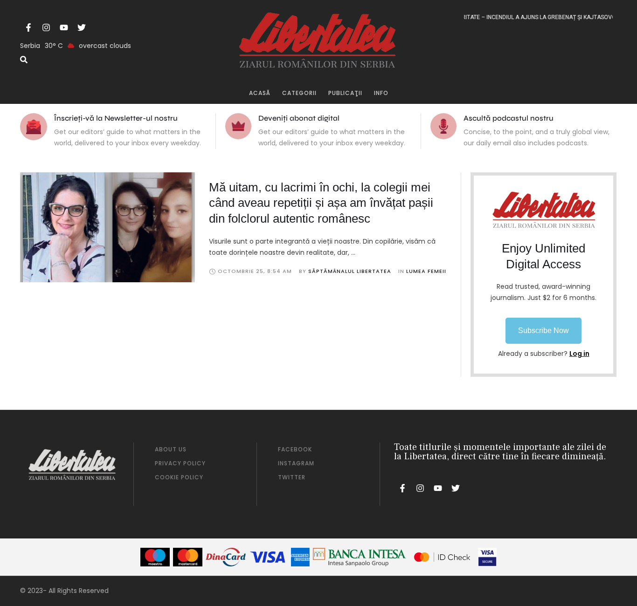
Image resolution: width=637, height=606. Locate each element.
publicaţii (345, 93)
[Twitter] (81, 27)
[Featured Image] (107, 227)
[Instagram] (46, 27)
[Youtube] (63, 27)
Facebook (295, 449)
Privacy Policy (180, 463)
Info (381, 93)
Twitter (291, 477)
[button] (543, 331)
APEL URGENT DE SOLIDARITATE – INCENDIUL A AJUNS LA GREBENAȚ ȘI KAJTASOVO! (501, 17)
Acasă (259, 93)
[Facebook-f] (28, 27)
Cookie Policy (179, 477)
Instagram (296, 463)
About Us (171, 449)
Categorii (299, 93)
